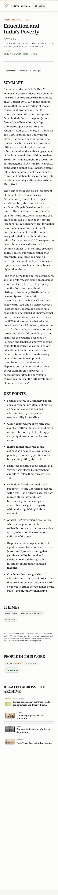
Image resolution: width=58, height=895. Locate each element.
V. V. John (11, 39)
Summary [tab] (10, 70)
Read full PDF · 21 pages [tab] (30, 70)
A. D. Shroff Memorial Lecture (24, 53)
